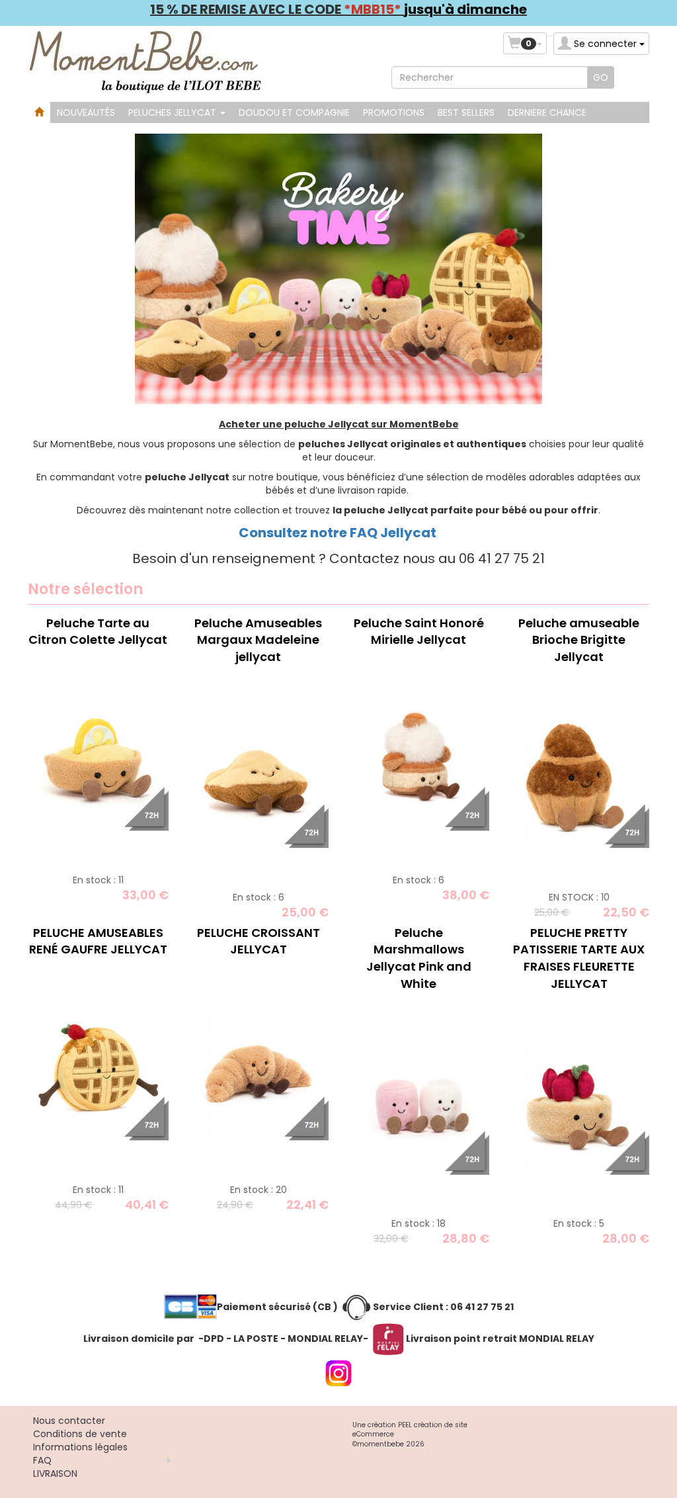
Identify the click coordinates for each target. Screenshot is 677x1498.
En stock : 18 (418, 1223)
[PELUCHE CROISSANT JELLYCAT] (258, 1070)
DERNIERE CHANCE (547, 112)
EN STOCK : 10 (579, 897)
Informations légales (80, 1447)
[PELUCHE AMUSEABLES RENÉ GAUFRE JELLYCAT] (98, 1070)
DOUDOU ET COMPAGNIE (294, 112)
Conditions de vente (80, 1433)
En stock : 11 (98, 880)
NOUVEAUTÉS (86, 112)
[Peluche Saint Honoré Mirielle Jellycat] (418, 760)
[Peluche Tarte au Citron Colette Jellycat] (98, 760)
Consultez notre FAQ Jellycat (339, 532)
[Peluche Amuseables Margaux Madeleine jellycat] (258, 777)
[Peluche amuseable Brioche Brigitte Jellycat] (579, 777)
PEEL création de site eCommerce (409, 1429)
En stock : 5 (578, 1223)
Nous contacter (69, 1420)
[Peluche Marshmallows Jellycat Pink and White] (418, 1103)
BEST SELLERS (466, 112)
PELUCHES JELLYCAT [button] (173, 112)
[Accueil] (39, 112)
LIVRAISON (55, 1473)
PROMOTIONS (393, 112)
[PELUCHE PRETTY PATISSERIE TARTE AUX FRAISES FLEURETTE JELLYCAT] (579, 1103)
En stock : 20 (258, 1189)
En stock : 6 (258, 897)
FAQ (42, 1460)
